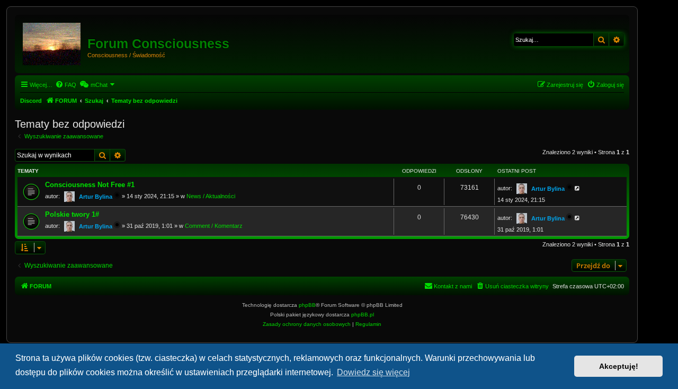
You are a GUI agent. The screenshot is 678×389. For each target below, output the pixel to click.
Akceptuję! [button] (618, 366)
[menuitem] (65, 84)
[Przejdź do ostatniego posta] (577, 188)
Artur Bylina (95, 196)
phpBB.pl (362, 314)
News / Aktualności (210, 196)
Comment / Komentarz (214, 226)
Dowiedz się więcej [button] (373, 372)
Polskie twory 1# (72, 214)
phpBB (307, 305)
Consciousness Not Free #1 (90, 185)
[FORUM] (52, 41)
